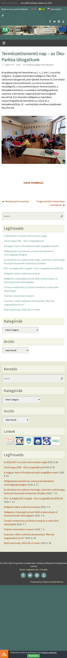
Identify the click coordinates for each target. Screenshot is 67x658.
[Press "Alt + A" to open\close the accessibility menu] (4, 654)
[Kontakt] (63, 21)
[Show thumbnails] (33, 182)
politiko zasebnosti (49, 652)
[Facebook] (50, 21)
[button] (33, 30)
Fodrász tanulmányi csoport (19, 295)
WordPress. (58, 581)
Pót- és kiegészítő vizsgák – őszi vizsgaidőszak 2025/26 (33, 268)
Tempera (46, 581)
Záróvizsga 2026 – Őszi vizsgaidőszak (24, 240)
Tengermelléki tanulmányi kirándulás (50, 203)
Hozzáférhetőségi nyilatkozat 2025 (36, 3)
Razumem (33, 656)
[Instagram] (59, 21)
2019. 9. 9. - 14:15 (13, 64)
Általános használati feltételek (14, 9)
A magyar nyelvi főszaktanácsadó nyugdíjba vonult (31, 246)
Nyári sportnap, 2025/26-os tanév (22, 309)
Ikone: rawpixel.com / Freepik (33, 569)
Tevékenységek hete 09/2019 (39, 64)
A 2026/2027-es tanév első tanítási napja (25, 235)
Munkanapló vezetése (17, 201)
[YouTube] (54, 21)
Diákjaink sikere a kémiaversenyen (22, 273)
